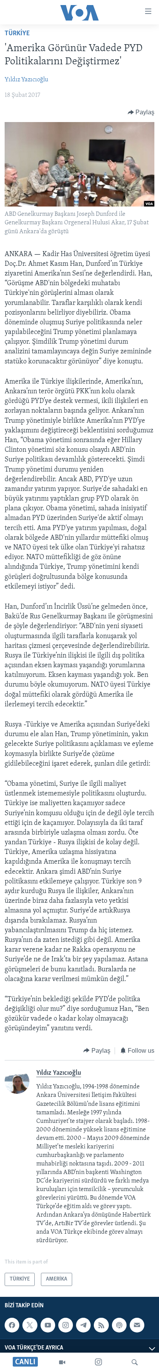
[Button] (141, 112)
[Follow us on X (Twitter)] (29, 1325)
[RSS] (101, 1325)
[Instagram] (98, 1362)
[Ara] (134, 1362)
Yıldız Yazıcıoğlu (26, 80)
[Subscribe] (137, 1325)
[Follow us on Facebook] (12, 1325)
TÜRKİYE (17, 33)
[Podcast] (119, 1325)
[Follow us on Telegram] (83, 1325)
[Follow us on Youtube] (48, 1325)
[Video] (62, 1362)
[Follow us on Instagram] (65, 1325)
